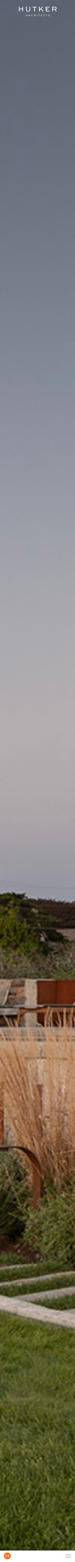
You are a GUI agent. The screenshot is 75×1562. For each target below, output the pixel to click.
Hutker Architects (37, 11)
